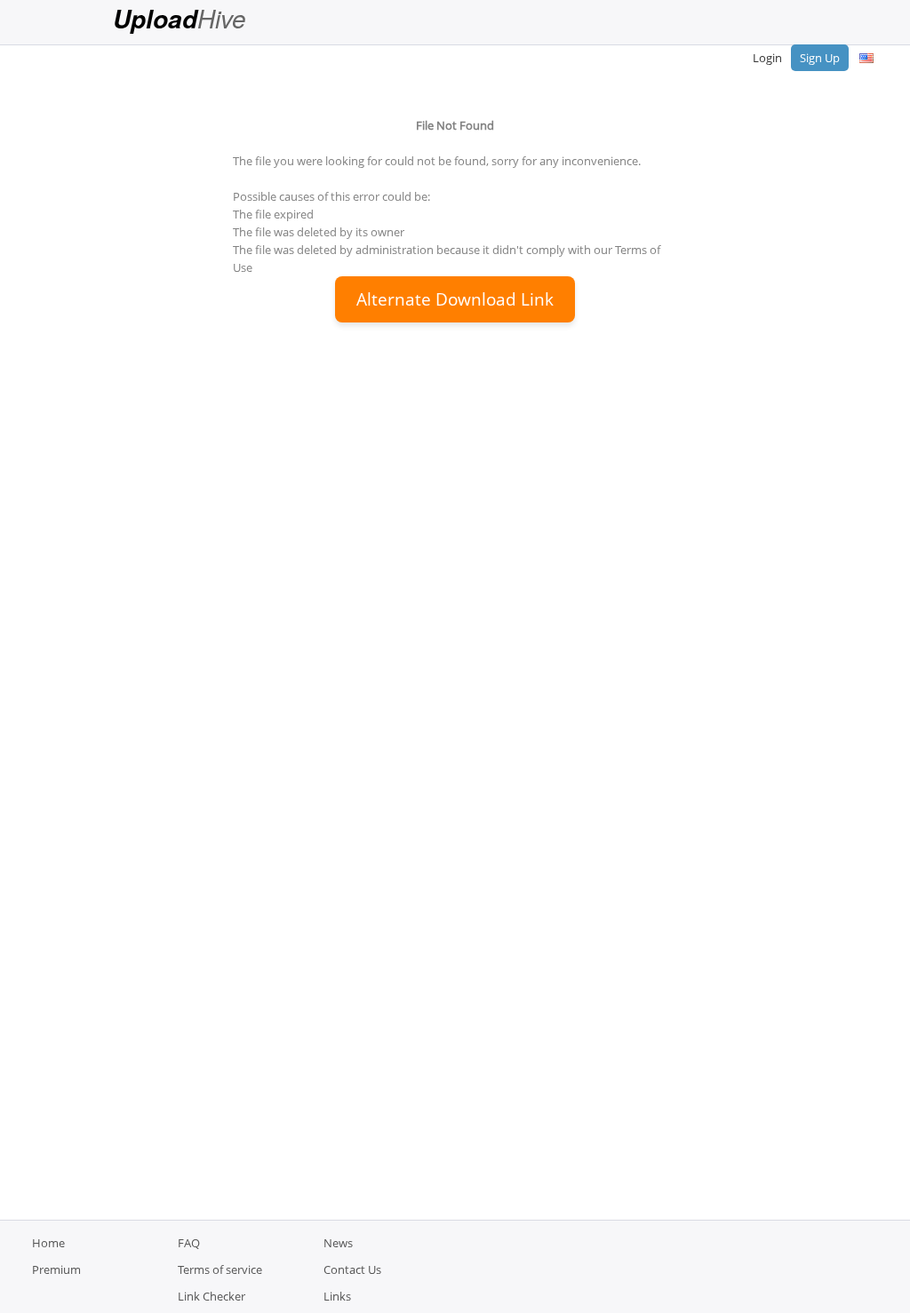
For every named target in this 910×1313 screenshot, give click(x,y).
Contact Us (352, 1269)
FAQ (189, 1243)
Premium (56, 1269)
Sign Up (820, 58)
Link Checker (211, 1296)
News (338, 1243)
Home (48, 1243)
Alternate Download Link (455, 299)
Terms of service (220, 1269)
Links (337, 1296)
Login (767, 58)
